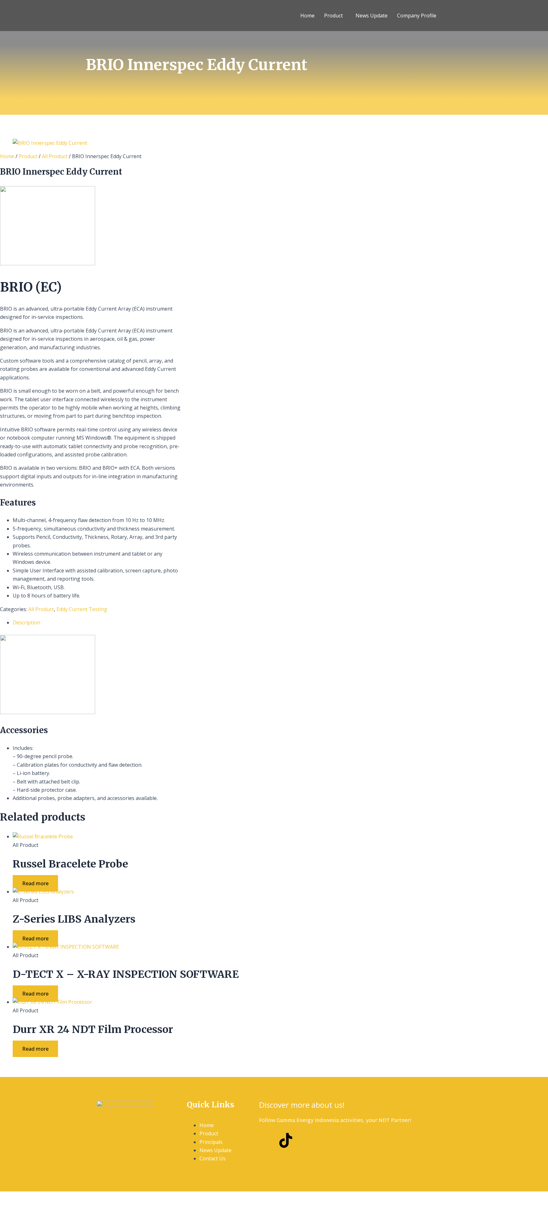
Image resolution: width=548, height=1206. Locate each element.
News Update (372, 15)
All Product (55, 156)
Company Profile (416, 15)
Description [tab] (26, 622)
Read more (35, 883)
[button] (335, 15)
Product (333, 15)
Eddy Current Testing (81, 609)
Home (307, 15)
